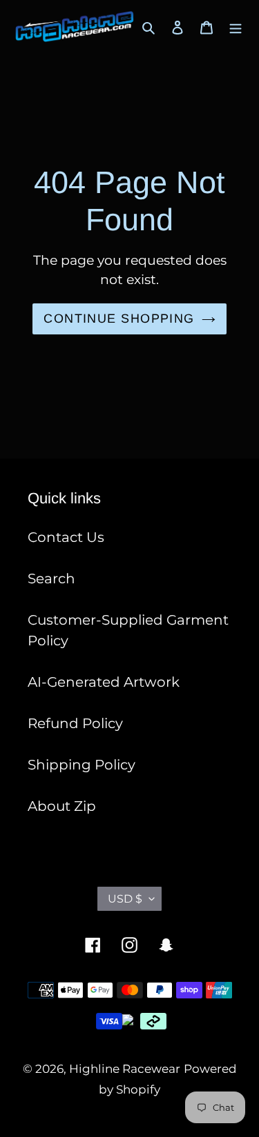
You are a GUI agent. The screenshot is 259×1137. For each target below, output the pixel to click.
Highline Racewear (124, 1069)
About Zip (62, 806)
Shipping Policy (81, 764)
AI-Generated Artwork (104, 682)
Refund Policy (75, 723)
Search (51, 578)
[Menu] (235, 27)
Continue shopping (119, 318)
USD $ (125, 898)
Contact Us (66, 537)
